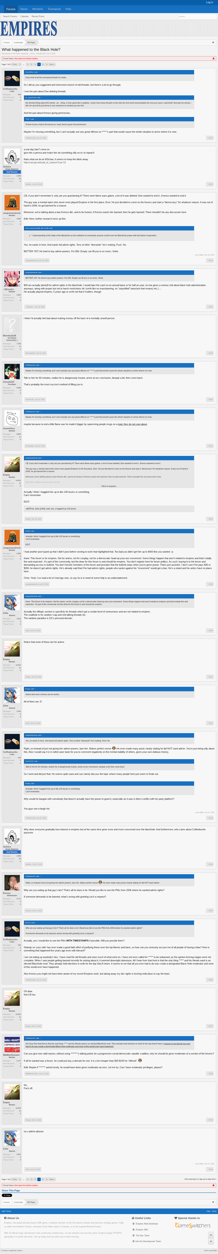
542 (19, 94)
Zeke (5, 613)
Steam (24, 9)
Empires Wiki (141, 1229)
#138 (211, 1074)
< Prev (14, 64)
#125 (211, 353)
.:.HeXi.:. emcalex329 (37, 53)
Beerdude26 (9, 335)
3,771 (19, 899)
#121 (211, 138)
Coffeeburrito (10, 89)
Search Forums (10, 16)
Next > (52, 64)
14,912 (18, 480)
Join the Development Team (148, 1241)
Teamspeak (54, 9)
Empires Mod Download (146, 1224)
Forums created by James (12, 1250)
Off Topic (16, 53)
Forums (10, 9)
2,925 (19, 295)
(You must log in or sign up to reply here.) (200, 1179)
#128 (211, 519)
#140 (211, 1169)
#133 (211, 818)
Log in (209, 2)
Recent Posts (38, 16)
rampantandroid (11, 213)
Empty (6, 474)
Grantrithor (9, 428)
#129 (211, 584)
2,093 (19, 176)
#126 (211, 399)
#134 (211, 864)
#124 (211, 307)
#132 (211, 723)
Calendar (24, 16)
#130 (211, 630)
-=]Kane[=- (8, 289)
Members (37, 9)
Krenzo (7, 893)
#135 (211, 911)
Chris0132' (8, 382)
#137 (211, 1026)
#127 (211, 446)
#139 (211, 1120)
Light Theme (6, 1211)
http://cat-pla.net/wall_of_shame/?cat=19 (45, 162)
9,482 (19, 388)
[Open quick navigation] (213, 42)
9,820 (19, 434)
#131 (211, 677)
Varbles (7, 166)
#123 (211, 260)
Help (68, 9)
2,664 (19, 219)
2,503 (19, 618)
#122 (211, 184)
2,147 (19, 1061)
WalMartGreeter (11, 1055)
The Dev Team (142, 1235)
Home (214, 1211)
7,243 (19, 343)
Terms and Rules (210, 1250)
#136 (211, 980)
